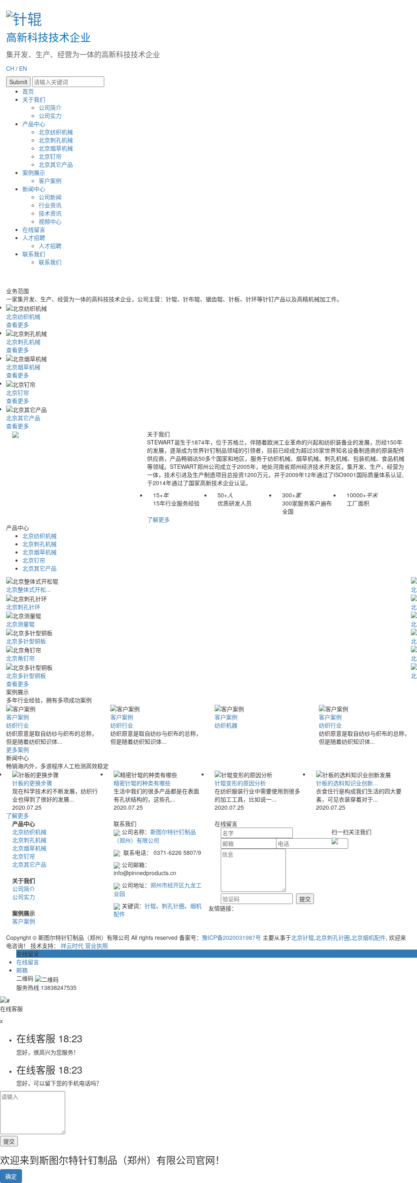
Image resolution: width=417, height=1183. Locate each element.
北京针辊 (302, 937)
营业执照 (96, 945)
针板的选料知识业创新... (347, 783)
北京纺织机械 (56, 132)
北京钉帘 (50, 156)
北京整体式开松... (28, 589)
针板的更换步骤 (32, 783)
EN (23, 68)
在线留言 (33, 229)
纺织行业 (17, 725)
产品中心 (33, 124)
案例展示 (33, 172)
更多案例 (17, 749)
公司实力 (50, 115)
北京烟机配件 (368, 937)
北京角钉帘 (20, 658)
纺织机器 (226, 725)
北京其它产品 (56, 164)
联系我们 (33, 254)
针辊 (150, 906)
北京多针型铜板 (26, 641)
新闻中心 (33, 189)
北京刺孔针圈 (333, 937)
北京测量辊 (20, 624)
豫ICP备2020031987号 (231, 937)
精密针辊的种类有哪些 (142, 783)
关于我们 (33, 99)
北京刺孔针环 (23, 607)
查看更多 (17, 324)
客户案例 (50, 180)
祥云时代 (72, 945)
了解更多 (158, 519)
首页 (28, 91)
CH (10, 68)
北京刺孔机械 (56, 140)
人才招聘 (33, 237)
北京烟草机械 (56, 148)
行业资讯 (50, 205)
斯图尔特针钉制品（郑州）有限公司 (155, 836)
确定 (11, 1176)
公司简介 (50, 107)
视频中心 (50, 221)
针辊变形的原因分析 (240, 783)
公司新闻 (50, 197)
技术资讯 (50, 213)
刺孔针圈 (173, 906)
